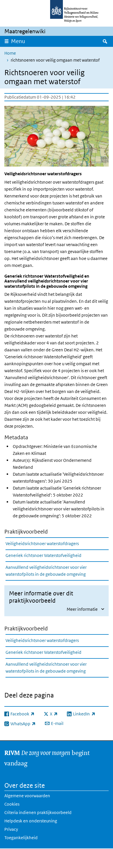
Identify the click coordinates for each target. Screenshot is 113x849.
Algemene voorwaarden (27, 795)
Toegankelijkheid (21, 837)
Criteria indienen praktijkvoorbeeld (38, 812)
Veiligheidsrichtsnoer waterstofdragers (42, 543)
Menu (18, 41)
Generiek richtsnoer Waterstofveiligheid (43, 555)
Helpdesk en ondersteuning (30, 821)
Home (10, 53)
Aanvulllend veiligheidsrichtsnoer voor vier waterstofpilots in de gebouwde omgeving (46, 570)
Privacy (11, 829)
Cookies (11, 804)
